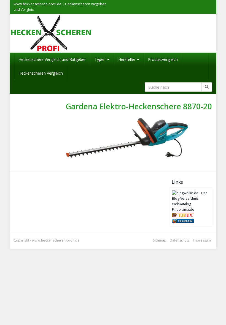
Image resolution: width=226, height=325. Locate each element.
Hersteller (127, 59)
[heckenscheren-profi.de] (113, 33)
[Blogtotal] (183, 215)
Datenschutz (179, 240)
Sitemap (159, 240)
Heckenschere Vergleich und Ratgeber (52, 59)
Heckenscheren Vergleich (40, 73)
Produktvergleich (163, 59)
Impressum (202, 240)
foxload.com (185, 221)
